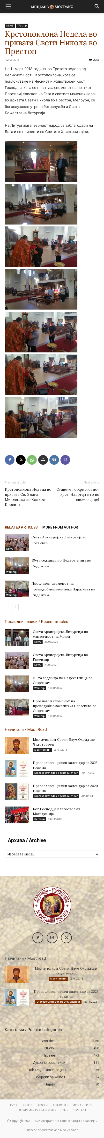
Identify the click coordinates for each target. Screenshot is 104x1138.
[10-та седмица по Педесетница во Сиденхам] (17, 565)
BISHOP (27, 1105)
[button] (8, 6)
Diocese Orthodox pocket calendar (56, 772)
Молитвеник (42, 749)
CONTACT (79, 1110)
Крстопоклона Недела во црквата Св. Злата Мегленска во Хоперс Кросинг (28, 497)
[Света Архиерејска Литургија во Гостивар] (17, 542)
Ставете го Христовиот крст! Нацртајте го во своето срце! (77, 494)
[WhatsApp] (32, 460)
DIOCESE (42, 1105)
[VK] (54, 460)
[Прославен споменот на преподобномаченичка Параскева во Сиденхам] (17, 589)
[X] (21, 460)
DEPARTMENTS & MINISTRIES (37, 1110)
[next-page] (16, 607)
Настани (39, 819)
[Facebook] (10, 460)
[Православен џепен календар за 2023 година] (17, 768)
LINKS (64, 1110)
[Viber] (65, 460)
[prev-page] (8, 607)
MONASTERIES (82, 1105)
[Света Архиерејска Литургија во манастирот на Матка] (17, 637)
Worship (22, 25)
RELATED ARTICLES (21, 527)
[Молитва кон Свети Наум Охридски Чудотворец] (17, 745)
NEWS (9, 25)
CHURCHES (60, 1105)
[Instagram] (52, 937)
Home (13, 1105)
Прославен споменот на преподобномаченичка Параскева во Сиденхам (63, 589)
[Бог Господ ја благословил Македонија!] (17, 815)
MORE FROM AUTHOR (60, 527)
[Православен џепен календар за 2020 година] (17, 791)
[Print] (43, 460)
